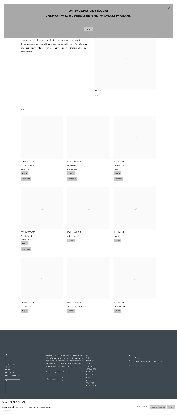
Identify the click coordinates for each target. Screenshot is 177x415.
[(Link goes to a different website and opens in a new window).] (12, 393)
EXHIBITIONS (90, 361)
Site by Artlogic (163, 361)
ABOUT (88, 355)
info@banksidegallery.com (12, 375)
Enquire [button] (24, 173)
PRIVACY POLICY (91, 380)
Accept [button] (171, 407)
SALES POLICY (90, 383)
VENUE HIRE (89, 366)
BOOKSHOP (89, 374)
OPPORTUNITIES (91, 369)
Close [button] (168, 9)
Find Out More (7, 411)
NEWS (88, 377)
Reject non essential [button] (158, 407)
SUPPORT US (90, 372)
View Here (88, 29)
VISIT (87, 358)
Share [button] (97, 95)
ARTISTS (88, 363)
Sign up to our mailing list (54, 379)
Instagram (129, 366)
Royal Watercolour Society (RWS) (56, 361)
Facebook (129, 355)
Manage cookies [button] (139, 358)
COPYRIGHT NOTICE (92, 386)
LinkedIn (129, 360)
